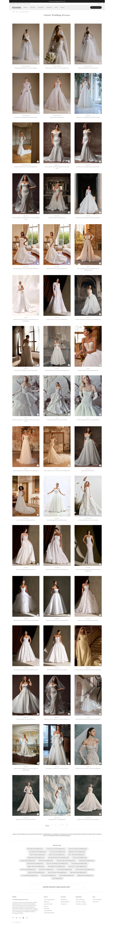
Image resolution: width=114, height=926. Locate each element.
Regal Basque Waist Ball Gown (88, 470)
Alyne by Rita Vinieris (88, 518)
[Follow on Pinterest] (20, 917)
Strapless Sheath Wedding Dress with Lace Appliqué (26, 68)
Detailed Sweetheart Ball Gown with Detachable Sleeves (57, 68)
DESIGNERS (32, 7)
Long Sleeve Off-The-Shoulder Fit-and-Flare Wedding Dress (88, 768)
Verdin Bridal (88, 115)
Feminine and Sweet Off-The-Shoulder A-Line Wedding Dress (26, 470)
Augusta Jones (57, 518)
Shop (17, 11)
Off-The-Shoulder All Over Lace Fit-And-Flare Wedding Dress (57, 470)
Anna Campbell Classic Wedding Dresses (29, 875)
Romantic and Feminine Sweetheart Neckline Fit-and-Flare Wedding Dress (88, 570)
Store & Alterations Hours (49, 912)
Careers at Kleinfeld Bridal (49, 899)
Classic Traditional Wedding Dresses (66, 875)
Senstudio (88, 766)
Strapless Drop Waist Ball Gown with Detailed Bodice (88, 419)
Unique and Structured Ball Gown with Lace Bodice (88, 819)
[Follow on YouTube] (23, 917)
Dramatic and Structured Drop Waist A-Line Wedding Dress (88, 319)
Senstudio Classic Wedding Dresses (46, 869)
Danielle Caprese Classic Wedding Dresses (35, 857)
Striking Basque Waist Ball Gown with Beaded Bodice (57, 620)
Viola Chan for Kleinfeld (26, 66)
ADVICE (56, 7)
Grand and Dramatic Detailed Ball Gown (57, 217)
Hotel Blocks (24, 3)
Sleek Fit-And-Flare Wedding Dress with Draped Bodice (88, 166)
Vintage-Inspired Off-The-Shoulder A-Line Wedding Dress (57, 370)
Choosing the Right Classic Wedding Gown (56, 887)
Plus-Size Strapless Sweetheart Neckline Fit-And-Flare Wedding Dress (25, 218)
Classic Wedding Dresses (24, 11)
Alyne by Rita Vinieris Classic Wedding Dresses (65, 860)
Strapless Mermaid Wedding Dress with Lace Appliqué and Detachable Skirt (26, 769)
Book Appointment (96, 7)
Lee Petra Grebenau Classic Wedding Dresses (84, 869)
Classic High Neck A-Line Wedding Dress (57, 819)
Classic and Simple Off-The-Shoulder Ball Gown (57, 520)
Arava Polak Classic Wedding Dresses (64, 869)
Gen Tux (29, 3)
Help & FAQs (46, 908)
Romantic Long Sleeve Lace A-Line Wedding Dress (57, 319)
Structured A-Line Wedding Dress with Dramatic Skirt (25, 370)
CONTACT (62, 7)
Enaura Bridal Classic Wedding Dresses (79, 863)
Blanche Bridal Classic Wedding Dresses (35, 863)
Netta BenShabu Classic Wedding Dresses (56, 866)
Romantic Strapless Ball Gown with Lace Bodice (57, 669)
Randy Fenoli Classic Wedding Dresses (37, 854)
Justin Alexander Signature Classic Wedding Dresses (58, 857)
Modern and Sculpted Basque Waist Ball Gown (26, 569)
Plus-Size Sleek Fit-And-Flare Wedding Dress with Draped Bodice (57, 167)
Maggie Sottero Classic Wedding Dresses (77, 851)
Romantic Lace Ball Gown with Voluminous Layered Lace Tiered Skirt (25, 420)
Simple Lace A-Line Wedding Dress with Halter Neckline (88, 117)
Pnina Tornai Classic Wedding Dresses (57, 851)
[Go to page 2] (67, 824)
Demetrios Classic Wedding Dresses (46, 860)
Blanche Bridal (57, 215)
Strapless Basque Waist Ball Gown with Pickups (57, 419)
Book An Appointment (80, 899)
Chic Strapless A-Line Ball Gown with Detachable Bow (57, 768)
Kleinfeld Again (19, 3)
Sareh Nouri (88, 215)
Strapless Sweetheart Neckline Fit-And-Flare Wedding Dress (57, 719)
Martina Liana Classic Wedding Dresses (57, 854)
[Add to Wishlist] (37, 62)
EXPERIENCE (49, 7)
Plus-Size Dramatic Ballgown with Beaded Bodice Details (26, 669)
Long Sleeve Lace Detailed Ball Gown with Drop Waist (26, 117)
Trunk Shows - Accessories (81, 904)
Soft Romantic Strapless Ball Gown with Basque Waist (57, 569)
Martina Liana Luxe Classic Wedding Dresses (77, 866)
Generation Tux (64, 904)
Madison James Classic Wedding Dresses (36, 866)
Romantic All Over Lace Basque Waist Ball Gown (88, 620)
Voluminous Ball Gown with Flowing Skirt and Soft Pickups (26, 620)
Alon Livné (88, 317)
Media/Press (46, 901)
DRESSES (25, 7)
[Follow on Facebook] (13, 917)
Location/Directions (48, 910)
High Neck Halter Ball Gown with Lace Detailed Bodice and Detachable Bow (26, 320)
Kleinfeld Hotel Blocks (65, 901)
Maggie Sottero (26, 215)
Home (13, 11)
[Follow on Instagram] (16, 917)
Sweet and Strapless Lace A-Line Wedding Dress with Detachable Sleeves (88, 269)
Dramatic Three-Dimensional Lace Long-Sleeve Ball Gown (88, 217)
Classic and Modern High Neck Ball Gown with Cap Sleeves (88, 719)
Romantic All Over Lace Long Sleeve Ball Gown (26, 819)
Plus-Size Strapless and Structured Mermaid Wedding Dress (26, 268)
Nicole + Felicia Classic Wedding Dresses (76, 854)
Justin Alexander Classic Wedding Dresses (37, 851)
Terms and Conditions (97, 899)
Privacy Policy (95, 901)
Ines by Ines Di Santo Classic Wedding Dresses (57, 872)
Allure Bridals (57, 317)
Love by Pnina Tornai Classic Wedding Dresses (55, 848)
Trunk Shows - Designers (81, 901)
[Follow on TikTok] (26, 917)
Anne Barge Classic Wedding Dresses (27, 860)
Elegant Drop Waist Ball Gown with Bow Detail (88, 68)
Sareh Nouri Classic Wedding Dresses (27, 869)
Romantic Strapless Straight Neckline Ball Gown (88, 370)
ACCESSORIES (41, 7)
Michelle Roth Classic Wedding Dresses (85, 875)
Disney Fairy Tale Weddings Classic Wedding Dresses (57, 863)
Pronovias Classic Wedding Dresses (80, 857)
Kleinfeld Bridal (13, 3)
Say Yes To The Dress (48, 904)
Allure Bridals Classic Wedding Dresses (35, 848)
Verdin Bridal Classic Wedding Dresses (86, 860)
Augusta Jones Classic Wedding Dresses (36, 872)
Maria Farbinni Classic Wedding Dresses (78, 872)
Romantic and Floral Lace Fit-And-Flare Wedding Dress (26, 166)
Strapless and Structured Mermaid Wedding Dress (56, 268)
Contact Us (46, 906)
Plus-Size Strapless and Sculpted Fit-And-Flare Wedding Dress (88, 669)
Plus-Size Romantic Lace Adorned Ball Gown (26, 719)
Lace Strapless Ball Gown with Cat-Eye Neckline (88, 520)
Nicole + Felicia (25, 817)
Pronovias (88, 266)
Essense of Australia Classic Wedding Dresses (77, 848)
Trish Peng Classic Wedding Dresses (48, 875)
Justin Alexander (26, 266)
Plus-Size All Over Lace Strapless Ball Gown (26, 520)
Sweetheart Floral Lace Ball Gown (57, 117)
